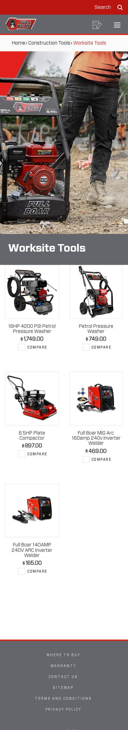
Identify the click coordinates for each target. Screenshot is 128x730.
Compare (37, 347)
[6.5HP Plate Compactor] (32, 398)
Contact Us (63, 677)
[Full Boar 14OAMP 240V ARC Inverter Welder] (32, 511)
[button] (97, 25)
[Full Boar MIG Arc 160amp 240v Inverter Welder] (96, 398)
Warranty (63, 666)
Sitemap (63, 687)
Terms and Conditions (63, 698)
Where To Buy (63, 655)
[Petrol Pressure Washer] (96, 292)
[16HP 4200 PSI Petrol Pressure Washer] (32, 292)
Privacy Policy (63, 709)
